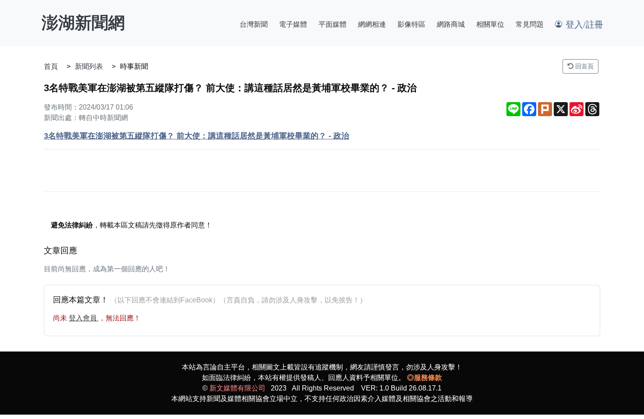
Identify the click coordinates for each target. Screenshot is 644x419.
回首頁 (583, 66)
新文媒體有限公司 (237, 388)
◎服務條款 (424, 377)
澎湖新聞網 (83, 23)
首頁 (51, 66)
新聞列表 (89, 66)
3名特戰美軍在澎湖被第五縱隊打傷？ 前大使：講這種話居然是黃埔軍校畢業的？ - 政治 (196, 135)
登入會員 (84, 318)
